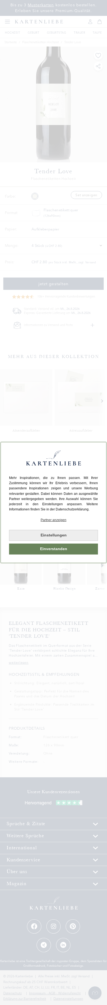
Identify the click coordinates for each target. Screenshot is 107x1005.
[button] (53, 520)
